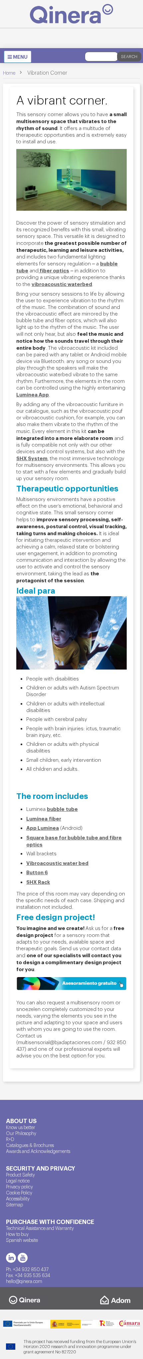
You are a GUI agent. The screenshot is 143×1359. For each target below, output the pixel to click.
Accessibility (18, 1198)
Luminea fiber (43, 818)
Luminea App (32, 394)
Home (9, 73)
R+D (10, 1139)
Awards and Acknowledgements (38, 1151)
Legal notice (18, 1180)
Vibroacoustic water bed (57, 862)
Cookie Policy (19, 1192)
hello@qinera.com (24, 1281)
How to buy (17, 1234)
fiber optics (54, 270)
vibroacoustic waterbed (62, 283)
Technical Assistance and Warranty (40, 1228)
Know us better (20, 1127)
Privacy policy (19, 1186)
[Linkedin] (11, 1258)
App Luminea (42, 827)
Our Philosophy (21, 1133)
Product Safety (20, 1175)
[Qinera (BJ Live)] (71, 14)
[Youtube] (23, 1258)
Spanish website (22, 1240)
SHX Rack (38, 881)
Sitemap (14, 1204)
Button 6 (37, 872)
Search (129, 56)
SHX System (32, 458)
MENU (19, 58)
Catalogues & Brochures (30, 1145)
